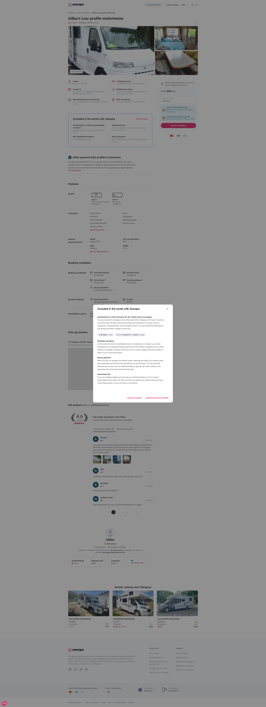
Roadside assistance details (157, 398)
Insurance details (134, 398)
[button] (4, 703)
